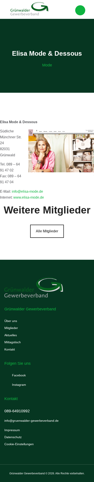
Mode (47, 65)
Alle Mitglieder (47, 231)
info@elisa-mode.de (27, 191)
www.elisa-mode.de (28, 197)
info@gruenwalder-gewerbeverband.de (31, 420)
